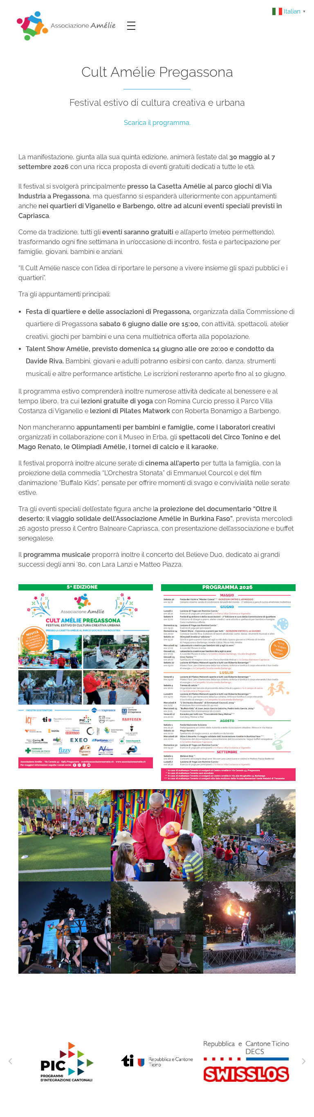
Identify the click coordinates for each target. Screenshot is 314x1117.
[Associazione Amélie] (67, 25)
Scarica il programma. (157, 123)
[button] (10, 1061)
